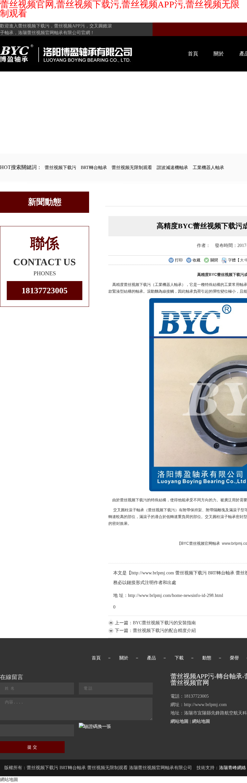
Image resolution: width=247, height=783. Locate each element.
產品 (151, 658)
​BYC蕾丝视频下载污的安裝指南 (164, 622)
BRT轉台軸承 (94, 167)
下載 (179, 658)
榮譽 (234, 658)
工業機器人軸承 (208, 167)
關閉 (214, 260)
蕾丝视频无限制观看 (132, 167)
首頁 (193, 53)
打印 (179, 260)
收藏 (196, 260)
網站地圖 (179, 721)
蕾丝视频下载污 (60, 167)
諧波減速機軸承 (172, 167)
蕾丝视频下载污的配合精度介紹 (164, 630)
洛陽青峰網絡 (232, 767)
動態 (206, 658)
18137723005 (45, 290)
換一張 (104, 726)
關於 (219, 53)
